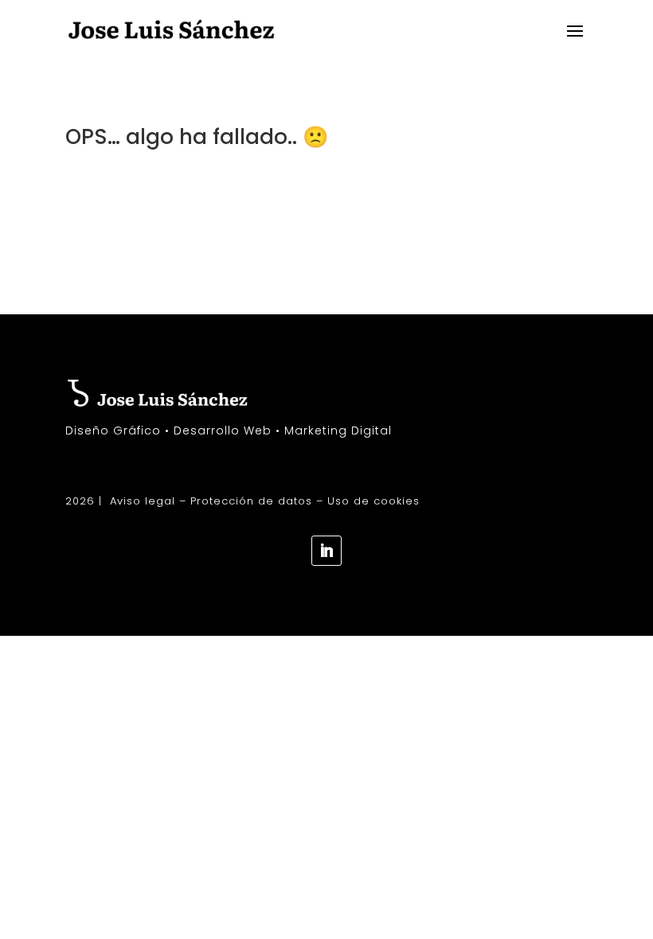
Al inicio (113, 199)
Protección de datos (251, 500)
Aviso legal (142, 500)
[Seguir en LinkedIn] (326, 551)
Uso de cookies (373, 500)
